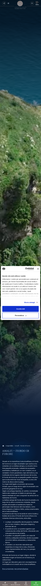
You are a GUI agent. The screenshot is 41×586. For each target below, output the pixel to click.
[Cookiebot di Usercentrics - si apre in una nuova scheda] (25, 269)
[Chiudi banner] (38, 268)
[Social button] (4, 3)
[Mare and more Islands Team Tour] (20, 5)
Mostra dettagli (29, 302)
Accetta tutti (20, 309)
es (32, 3)
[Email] (8, 3)
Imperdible (9, 446)
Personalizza (19, 315)
